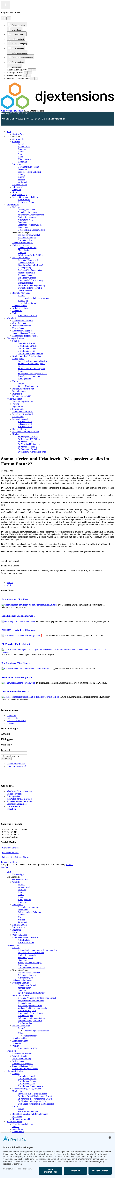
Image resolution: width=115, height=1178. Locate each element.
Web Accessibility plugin (12, 111)
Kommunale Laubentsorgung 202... (18, 677)
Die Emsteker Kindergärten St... (17, 644)
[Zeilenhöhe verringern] (25, 75)
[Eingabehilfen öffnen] (5, 5)
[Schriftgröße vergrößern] (30, 72)
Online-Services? (14, 794)
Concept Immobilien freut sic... (16, 691)
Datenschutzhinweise (16, 720)
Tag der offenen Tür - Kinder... (16, 663)
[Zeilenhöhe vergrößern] (29, 75)
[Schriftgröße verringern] (26, 72)
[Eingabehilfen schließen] (8, 18)
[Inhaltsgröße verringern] (30, 69)
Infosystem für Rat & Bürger (19, 799)
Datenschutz (12, 718)
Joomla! (69, 864)
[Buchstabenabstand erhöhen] (36, 78)
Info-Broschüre (13, 806)
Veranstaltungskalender (17, 804)
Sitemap (10, 723)
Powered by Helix (9, 862)
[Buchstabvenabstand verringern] (32, 78)
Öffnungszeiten (13, 796)
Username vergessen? (16, 766)
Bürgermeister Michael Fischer (15, 857)
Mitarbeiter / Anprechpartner (19, 791)
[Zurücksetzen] (3, 18)
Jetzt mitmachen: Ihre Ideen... (16, 599)
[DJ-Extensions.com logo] (57, 108)
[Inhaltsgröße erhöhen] (34, 69)
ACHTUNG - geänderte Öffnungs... (18, 630)
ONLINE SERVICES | (13, 119)
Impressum (11, 715)
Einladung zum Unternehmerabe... (18, 616)
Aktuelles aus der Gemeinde (19, 801)
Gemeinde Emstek (10, 848)
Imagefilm (11, 809)
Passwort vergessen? (16, 763)
